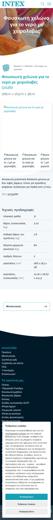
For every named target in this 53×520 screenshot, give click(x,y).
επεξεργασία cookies (15, 433)
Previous (8, 161)
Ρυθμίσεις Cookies (26, 504)
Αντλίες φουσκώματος (13, 417)
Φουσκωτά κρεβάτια (12, 392)
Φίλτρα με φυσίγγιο (11, 413)
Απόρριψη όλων (26, 511)
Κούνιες (6, 399)
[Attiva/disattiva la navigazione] (49, 4)
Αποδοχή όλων (26, 497)
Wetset (28, 66)
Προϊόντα (18, 66)
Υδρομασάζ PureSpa (12, 388)
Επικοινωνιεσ (8, 374)
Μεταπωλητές (13, 306)
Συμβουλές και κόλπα (12, 363)
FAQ (4, 367)
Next (44, 161)
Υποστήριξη (8, 370)
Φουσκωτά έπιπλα (11, 421)
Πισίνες (5, 384)
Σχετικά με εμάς (9, 359)
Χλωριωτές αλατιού (11, 410)
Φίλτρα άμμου (9, 406)
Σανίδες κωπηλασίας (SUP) (15, 403)
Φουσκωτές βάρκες (11, 395)
